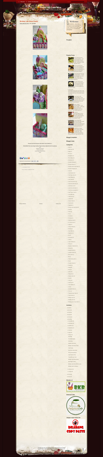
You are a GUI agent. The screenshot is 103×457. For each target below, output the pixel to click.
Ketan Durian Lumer (77, 96)
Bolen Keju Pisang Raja (78, 65)
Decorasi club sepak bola (73, 207)
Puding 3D (70, 273)
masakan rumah (71, 252)
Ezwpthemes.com (61, 448)
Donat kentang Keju (77, 120)
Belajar (69, 151)
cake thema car (71, 185)
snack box (70, 282)
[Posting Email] (32, 161)
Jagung (69, 224)
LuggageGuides (41, 448)
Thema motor (70, 295)
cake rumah (70, 179)
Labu (69, 239)
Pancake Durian (71, 263)
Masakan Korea (71, 250)
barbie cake (70, 149)
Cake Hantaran (71, 172)
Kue (69, 235)
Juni (69, 330)
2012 (69, 374)
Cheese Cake (71, 200)
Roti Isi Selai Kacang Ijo (78, 57)
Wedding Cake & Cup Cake (73, 301)
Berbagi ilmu (70, 155)
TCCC (69, 291)
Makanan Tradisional (72, 245)
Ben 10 (69, 153)
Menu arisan (70, 254)
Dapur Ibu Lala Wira (50, 7)
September (71, 327)
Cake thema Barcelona (72, 183)
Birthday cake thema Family (73, 345)
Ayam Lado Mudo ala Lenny (79, 73)
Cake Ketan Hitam (71, 175)
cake (69, 170)
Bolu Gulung (70, 157)
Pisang (69, 267)
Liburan (69, 243)
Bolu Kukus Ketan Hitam (72, 350)
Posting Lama (58, 203)
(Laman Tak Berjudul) (33, 1)
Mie (69, 256)
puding (69, 271)
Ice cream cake (71, 222)
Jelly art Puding (71, 226)
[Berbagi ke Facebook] (38, 161)
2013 (69, 319)
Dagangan (70, 205)
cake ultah (70, 194)
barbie (69, 147)
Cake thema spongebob (72, 190)
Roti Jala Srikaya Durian (78, 81)
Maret (70, 334)
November (71, 323)
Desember (71, 321)
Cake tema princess (72, 181)
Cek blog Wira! (69, 29)
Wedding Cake (71, 299)
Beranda (23, 1)
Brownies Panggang (72, 168)
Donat (69, 209)
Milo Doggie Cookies (72, 361)
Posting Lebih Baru (22, 203)
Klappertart (70, 233)
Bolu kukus (70, 160)
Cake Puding (70, 177)
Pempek (69, 265)
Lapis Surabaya (71, 241)
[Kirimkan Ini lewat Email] (33, 161)
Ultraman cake (71, 297)
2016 (69, 312)
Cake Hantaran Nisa (72, 354)
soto (69, 286)
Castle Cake (70, 196)
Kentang (69, 228)
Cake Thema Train (71, 192)
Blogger (64, 447)
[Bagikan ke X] (36, 161)
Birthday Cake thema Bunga (73, 359)
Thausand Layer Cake (72, 293)
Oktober (70, 325)
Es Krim (69, 215)
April (69, 332)
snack (69, 280)
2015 (69, 314)
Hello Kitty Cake (71, 220)
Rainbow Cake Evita (72, 343)
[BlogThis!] (35, 161)
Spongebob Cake (71, 288)
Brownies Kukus (71, 164)
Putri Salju (70, 336)
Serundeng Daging (71, 338)
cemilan (69, 198)
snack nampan (71, 284)
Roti (69, 278)
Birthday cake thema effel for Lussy (74, 363)
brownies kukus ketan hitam (73, 166)
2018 (69, 307)
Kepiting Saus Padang (78, 128)
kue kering (70, 237)
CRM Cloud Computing (48, 448)
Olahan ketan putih (71, 258)
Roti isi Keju (70, 341)
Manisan (70, 248)
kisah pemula (70, 89)
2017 (69, 310)
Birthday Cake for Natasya (73, 366)
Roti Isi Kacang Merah (72, 352)
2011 (69, 376)
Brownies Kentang (71, 162)
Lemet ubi (76, 112)
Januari (70, 371)
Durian (69, 211)
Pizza (69, 269)
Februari (70, 369)
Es (68, 213)
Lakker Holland (76, 104)
